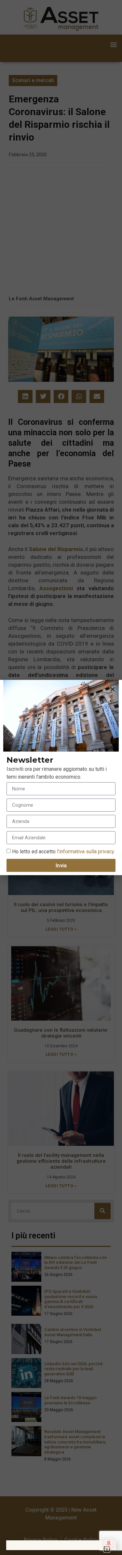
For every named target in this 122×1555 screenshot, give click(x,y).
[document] (61, 777)
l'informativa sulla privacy (85, 851)
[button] (112, 689)
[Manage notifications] (108, 1543)
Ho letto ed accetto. (63, 851)
